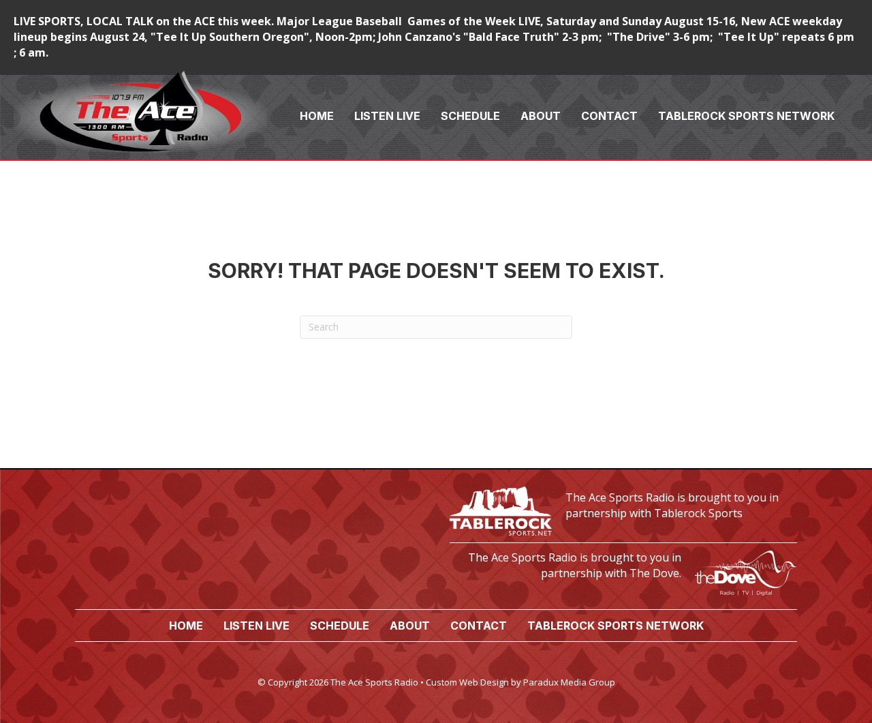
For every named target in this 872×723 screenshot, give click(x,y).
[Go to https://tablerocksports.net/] (623, 509)
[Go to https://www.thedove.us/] (623, 569)
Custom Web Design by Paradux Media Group (520, 682)
